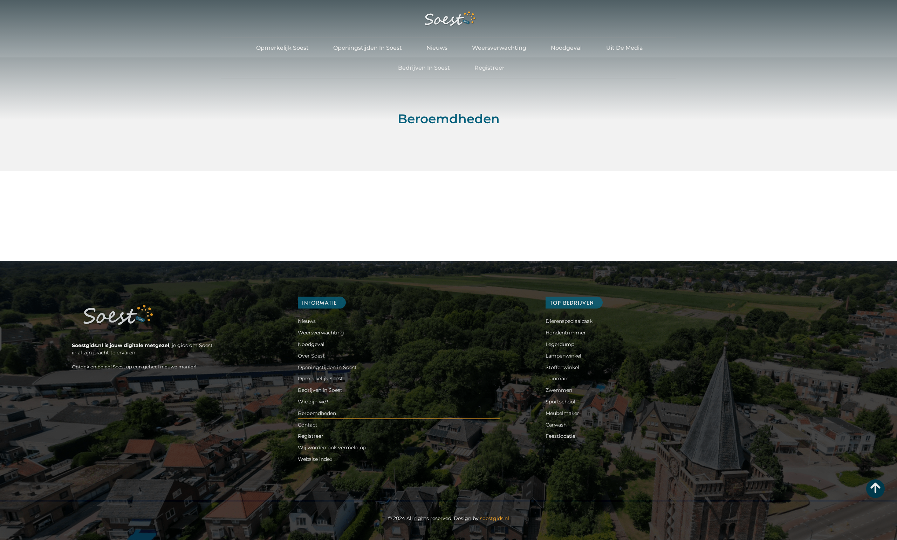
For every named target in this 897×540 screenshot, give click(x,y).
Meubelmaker (562, 413)
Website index (315, 459)
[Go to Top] (875, 487)
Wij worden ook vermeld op (332, 447)
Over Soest (311, 356)
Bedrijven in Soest (424, 67)
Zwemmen (559, 390)
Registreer (489, 67)
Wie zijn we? (313, 402)
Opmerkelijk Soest (282, 47)
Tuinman (556, 378)
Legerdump (560, 344)
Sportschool (560, 402)
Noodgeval (566, 47)
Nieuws (436, 47)
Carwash (556, 425)
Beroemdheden (317, 413)
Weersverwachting (499, 47)
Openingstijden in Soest (367, 47)
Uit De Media (624, 47)
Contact (307, 425)
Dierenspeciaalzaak (569, 321)
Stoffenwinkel (562, 367)
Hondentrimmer (566, 333)
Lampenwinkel (563, 356)
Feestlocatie (560, 436)
